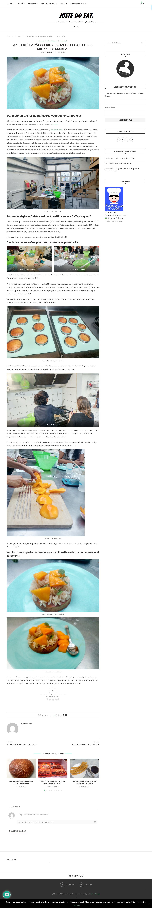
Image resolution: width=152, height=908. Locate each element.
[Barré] (29, 822)
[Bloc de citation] (39, 822)
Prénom (107, 96)
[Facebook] (74, 26)
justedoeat (50, 52)
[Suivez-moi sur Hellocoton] (114, 218)
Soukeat (55, 124)
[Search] (144, 3)
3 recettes (123, 215)
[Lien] (46, 822)
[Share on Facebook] (58, 715)
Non (78, 905)
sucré (20, 3)
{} (49, 822)
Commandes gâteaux (79, 3)
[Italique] (22, 822)
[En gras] (19, 822)
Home (8, 36)
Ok (75, 905)
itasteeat (113, 221)
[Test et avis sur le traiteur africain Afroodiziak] (53, 768)
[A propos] (125, 69)
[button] (10, 774)
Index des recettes (49, 3)
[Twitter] (77, 26)
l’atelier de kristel (57, 130)
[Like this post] (56, 715)
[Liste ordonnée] (32, 822)
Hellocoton (119, 221)
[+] (52, 822)
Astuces (17, 36)
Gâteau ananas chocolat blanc (125, 158)
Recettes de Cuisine (111, 215)
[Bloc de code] (42, 822)
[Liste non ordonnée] (36, 822)
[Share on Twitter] (61, 715)
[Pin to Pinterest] (63, 715)
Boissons (32, 3)
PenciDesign (95, 894)
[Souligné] (26, 822)
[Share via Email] (66, 715)
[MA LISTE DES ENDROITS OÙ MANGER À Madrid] (84, 768)
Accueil (10, 3)
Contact (63, 3)
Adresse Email (110, 108)
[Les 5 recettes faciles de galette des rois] (21, 768)
